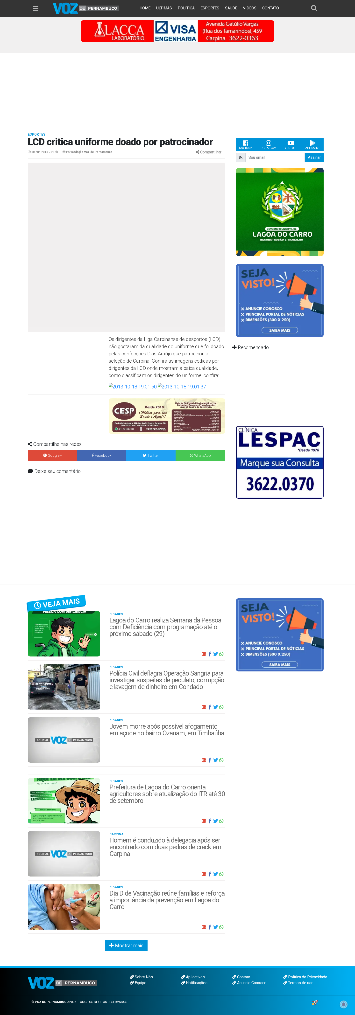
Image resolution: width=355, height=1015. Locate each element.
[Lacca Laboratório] (177, 30)
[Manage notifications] (344, 1004)
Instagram (268, 148)
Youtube (291, 148)
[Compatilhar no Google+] (204, 654)
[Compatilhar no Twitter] (215, 654)
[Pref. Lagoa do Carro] (280, 211)
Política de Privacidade (307, 977)
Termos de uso (300, 982)
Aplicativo (312, 148)
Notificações (196, 982)
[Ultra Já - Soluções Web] (315, 1002)
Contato (243, 977)
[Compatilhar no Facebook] (209, 654)
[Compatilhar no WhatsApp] (221, 654)
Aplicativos (195, 977)
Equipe (140, 982)
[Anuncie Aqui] (280, 300)
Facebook (245, 148)
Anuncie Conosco (251, 982)
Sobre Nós (143, 977)
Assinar (314, 157)
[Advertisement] (177, 89)
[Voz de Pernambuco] (86, 8)
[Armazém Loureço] (167, 413)
